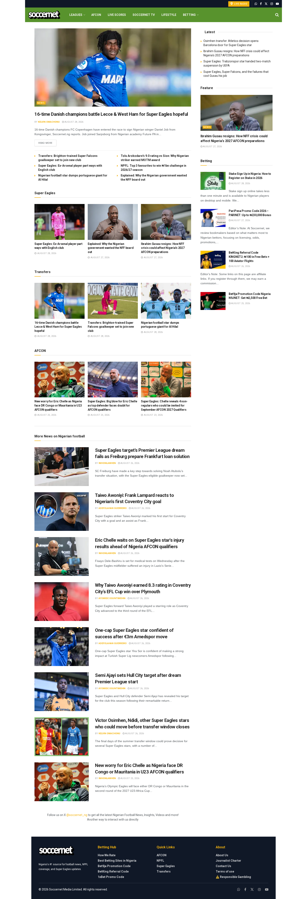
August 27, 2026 (212, 146)
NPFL (160, 860)
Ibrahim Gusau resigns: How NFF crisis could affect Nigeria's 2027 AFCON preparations (162, 248)
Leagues (75, 14)
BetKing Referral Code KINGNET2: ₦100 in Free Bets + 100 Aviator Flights (249, 256)
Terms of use (225, 871)
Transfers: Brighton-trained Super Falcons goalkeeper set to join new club (111, 326)
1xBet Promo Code (111, 877)
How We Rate (106, 855)
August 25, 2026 (129, 778)
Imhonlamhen (107, 463)
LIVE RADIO (240, 4)
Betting (189, 14)
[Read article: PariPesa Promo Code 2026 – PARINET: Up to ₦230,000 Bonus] (213, 218)
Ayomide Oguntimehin (112, 598)
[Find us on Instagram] (271, 4)
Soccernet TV (144, 14)
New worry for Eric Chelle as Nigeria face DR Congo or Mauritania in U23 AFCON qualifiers (58, 405)
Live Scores (117, 14)
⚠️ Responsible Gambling (233, 877)
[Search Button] (277, 15)
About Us (222, 855)
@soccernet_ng (76, 815)
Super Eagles (166, 866)
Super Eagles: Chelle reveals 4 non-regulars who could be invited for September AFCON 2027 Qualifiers (164, 405)
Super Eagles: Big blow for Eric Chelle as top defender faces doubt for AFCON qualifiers (112, 405)
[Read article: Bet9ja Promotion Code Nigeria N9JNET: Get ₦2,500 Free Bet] (213, 301)
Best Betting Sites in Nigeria (117, 860)
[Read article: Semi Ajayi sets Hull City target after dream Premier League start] (61, 691)
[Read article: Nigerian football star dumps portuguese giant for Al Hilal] (166, 301)
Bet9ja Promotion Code (114, 866)
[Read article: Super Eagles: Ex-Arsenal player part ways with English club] (59, 222)
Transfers (164, 871)
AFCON (96, 14)
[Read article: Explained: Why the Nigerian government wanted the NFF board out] (113, 222)
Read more (47, 142)
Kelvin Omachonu (49, 122)
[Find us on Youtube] (277, 4)
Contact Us (223, 866)
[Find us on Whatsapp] (256, 4)
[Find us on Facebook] (261, 4)
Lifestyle (168, 14)
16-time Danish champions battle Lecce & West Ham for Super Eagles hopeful (111, 114)
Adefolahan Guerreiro (113, 508)
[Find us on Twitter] (266, 4)
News (41, 103)
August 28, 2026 (73, 122)
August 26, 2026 (129, 463)
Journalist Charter (228, 860)
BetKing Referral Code (113, 871)
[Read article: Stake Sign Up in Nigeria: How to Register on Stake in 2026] (213, 181)
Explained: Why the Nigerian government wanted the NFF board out (110, 248)
